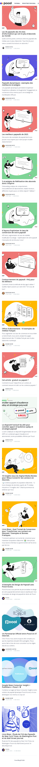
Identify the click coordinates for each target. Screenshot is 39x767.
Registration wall (29, 3)
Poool (7, 598)
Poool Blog (17, 760)
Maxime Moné (9, 344)
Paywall (17, 3)
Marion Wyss (9, 47)
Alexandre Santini (10, 649)
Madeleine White (10, 98)
